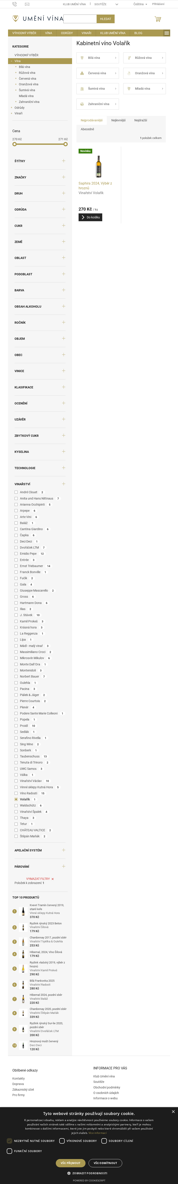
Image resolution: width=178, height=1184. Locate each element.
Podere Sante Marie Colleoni (41, 713)
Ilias (25, 609)
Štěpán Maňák (32, 836)
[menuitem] (24, 33)
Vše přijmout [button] (71, 1163)
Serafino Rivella (33, 738)
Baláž (26, 523)
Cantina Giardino (34, 529)
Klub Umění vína (74, 4)
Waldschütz (31, 805)
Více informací (98, 1133)
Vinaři (18, 113)
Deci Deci (29, 541)
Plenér (27, 707)
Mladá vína (26, 96)
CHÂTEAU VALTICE (35, 830)
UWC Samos (31, 768)
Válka (26, 775)
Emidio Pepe (32, 553)
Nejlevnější (118, 120)
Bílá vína (24, 67)
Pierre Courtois (33, 701)
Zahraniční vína (29, 102)
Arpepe (27, 510)
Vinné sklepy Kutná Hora (39, 787)
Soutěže (100, 4)
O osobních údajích (106, 1093)
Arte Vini (28, 517)
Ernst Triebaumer (35, 566)
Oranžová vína (28, 84)
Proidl (27, 725)
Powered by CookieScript (89, 1180)
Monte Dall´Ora (33, 664)
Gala (26, 584)
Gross (27, 596)
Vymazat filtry (38, 879)
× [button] (173, 1111)
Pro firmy (18, 1095)
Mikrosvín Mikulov (35, 658)
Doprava (18, 1084)
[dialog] (89, 1145)
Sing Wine (29, 744)
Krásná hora (31, 627)
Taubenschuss (33, 756)
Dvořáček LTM (32, 547)
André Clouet (31, 492)
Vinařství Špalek (33, 811)
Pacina (27, 689)
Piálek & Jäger (32, 695)
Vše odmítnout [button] (105, 1163)
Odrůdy (20, 107)
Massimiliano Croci (35, 652)
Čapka (27, 535)
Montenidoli (31, 670)
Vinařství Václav (34, 781)
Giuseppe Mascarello (37, 590)
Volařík (28, 799)
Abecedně (87, 129)
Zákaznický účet (23, 1089)
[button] (89, 1173)
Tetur (26, 824)
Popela (27, 719)
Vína (18, 61)
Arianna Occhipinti (35, 504)
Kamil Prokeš (31, 621)
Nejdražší (140, 120)
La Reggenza (31, 633)
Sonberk (28, 750)
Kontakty (18, 1078)
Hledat (105, 19)
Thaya (27, 818)
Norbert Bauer (32, 676)
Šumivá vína (27, 90)
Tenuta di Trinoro (34, 762)
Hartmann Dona (34, 603)
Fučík (26, 578)
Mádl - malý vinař (34, 646)
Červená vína (27, 78)
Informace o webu (105, 1098)
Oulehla (28, 682)
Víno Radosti (32, 793)
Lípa (26, 639)
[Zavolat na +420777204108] (18, 3)
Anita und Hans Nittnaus (39, 498)
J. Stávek (30, 615)
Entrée (27, 560)
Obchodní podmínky (106, 1087)
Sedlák (27, 732)
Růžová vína (27, 72)
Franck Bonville (33, 572)
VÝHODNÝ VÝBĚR (26, 55)
